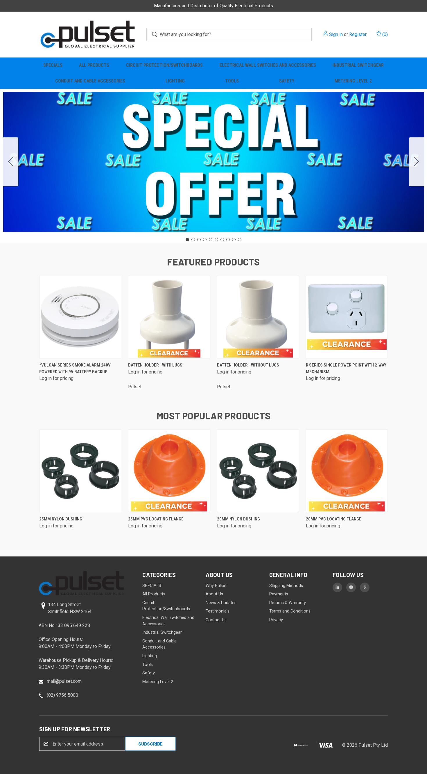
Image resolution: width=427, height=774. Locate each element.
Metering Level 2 (353, 81)
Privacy (276, 619)
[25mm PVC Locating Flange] (169, 471)
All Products (94, 65)
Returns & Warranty (287, 602)
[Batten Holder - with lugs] (169, 317)
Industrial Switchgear (358, 65)
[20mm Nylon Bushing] (258, 471)
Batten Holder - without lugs (248, 365)
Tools (232, 81)
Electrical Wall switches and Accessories (268, 65)
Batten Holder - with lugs (155, 365)
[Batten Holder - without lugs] (258, 317)
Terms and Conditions (290, 611)
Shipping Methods (286, 585)
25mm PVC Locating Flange (156, 519)
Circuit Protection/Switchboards (164, 65)
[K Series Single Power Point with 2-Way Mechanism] (347, 317)
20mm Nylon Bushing (238, 519)
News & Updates (221, 602)
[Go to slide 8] (228, 239)
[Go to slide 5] (210, 239)
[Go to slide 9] (234, 239)
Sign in (336, 34)
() (384, 34)
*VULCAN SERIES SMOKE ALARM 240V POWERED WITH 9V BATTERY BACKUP (75, 368)
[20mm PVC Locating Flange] (347, 471)
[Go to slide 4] (205, 239)
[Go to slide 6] (216, 239)
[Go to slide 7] (222, 239)
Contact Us (216, 619)
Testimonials (217, 611)
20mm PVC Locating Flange (333, 519)
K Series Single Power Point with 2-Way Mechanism (346, 368)
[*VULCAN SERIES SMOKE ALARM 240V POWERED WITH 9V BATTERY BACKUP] (80, 317)
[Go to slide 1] (187, 239)
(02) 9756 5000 (62, 695)
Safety (286, 81)
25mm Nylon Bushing (60, 519)
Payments (278, 594)
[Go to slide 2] (416, 161)
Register (358, 34)
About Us (214, 594)
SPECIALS (52, 65)
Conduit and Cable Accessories (90, 81)
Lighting (175, 81)
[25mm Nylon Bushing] (80, 471)
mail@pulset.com (64, 681)
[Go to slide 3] (199, 239)
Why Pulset (216, 585)
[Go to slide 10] (10, 161)
